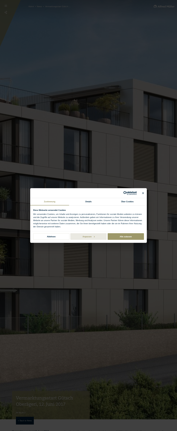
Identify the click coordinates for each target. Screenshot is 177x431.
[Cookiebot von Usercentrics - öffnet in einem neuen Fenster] (125, 193)
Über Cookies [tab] (127, 201)
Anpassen (87, 236)
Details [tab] (88, 201)
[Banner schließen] (143, 193)
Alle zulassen (126, 236)
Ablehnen (51, 236)
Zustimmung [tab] (49, 201)
